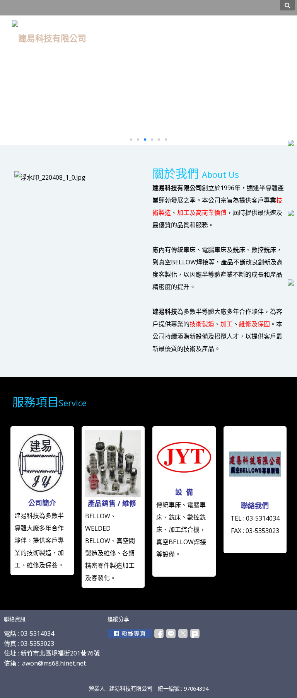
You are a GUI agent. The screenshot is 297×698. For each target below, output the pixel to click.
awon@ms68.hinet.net (54, 663)
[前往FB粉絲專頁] (130, 633)
